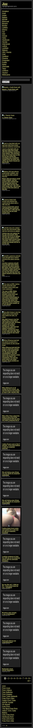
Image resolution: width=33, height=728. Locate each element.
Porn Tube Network (9, 696)
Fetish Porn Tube (9, 700)
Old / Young (6, 52)
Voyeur (5, 73)
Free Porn (6, 706)
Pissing (5, 58)
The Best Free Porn (10, 708)
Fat (3, 32)
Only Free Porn (8, 715)
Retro (4, 64)
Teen (4, 68)
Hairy (4, 38)
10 (28, 681)
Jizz (5, 3)
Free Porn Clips (8, 698)
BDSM (4, 19)
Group (4, 36)
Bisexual (5, 21)
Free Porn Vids (8, 721)
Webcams (6, 75)
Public (4, 62)
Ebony (4, 30)
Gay (3, 34)
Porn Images (7, 694)
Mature (5, 50)
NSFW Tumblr (7, 702)
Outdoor (5, 56)
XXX (4, 686)
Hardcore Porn (8, 717)
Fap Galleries (7, 692)
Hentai (4, 42)
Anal (4, 13)
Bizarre (5, 23)
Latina (4, 46)
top (6, 725)
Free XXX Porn (8, 719)
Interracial (6, 44)
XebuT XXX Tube (9, 711)
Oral (3, 54)
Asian (4, 15)
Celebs (5, 27)
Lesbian (5, 48)
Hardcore (5, 40)
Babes (4, 17)
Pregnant (5, 60)
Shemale (5, 66)
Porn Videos (7, 690)
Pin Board (6, 704)
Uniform (5, 70)
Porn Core (6, 688)
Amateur (5, 11)
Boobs (4, 25)
